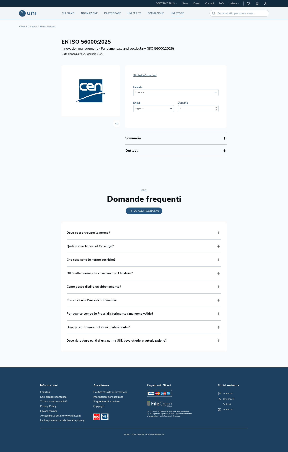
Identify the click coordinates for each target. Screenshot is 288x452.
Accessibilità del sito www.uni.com (60, 416)
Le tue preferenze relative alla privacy (62, 420)
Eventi (197, 3)
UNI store (177, 13)
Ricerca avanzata (48, 26)
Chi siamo (68, 13)
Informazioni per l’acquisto (108, 397)
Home (22, 26)
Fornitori (45, 392)
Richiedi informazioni (144, 75)
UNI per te (134, 13)
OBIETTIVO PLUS (165, 3)
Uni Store (32, 26)
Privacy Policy (48, 406)
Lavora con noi (48, 411)
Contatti (209, 3)
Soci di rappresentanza (53, 397)
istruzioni (152, 416)
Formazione (156, 13)
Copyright (98, 406)
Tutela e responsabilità (54, 401)
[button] (248, 3)
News (185, 3)
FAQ (221, 3)
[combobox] (234, 3)
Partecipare (112, 13)
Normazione (89, 13)
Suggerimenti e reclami (106, 401)
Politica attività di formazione (110, 392)
